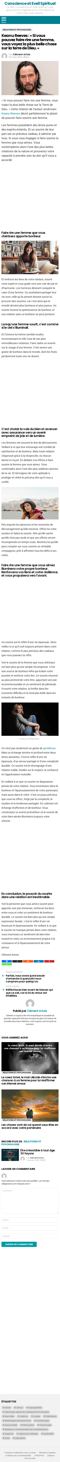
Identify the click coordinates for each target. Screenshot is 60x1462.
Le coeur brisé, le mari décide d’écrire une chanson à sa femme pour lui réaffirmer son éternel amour (28, 1080)
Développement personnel (18, 1420)
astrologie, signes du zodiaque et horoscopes (27, 1412)
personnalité (11, 1425)
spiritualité (48, 1433)
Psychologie (45, 1425)
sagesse (9, 1433)
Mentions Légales (47, 1453)
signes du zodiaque (28, 1433)
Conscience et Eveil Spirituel (30, 3)
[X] (17, 961)
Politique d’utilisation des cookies (20, 1453)
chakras (24, 1416)
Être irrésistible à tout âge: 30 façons (37, 1151)
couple (36, 1416)
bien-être (9, 1416)
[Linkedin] (39, 961)
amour (19, 1407)
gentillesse (49, 748)
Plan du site (30, 1458)
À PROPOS (39, 1455)
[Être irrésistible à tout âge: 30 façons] (10, 1155)
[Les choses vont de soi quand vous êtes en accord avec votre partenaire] (30, 1105)
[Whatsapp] (7, 964)
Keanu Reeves (10, 113)
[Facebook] (7, 961)
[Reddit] (28, 961)
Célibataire (51, 1416)
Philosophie (28, 1425)
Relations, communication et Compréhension (26, 1429)
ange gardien (35, 1407)
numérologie (43, 1420)
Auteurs (51, 1455)
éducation (20, 1438)
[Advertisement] (30, 1290)
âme (7, 1438)
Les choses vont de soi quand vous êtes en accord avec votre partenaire (29, 1126)
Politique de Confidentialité (18, 1455)
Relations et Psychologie (17, 1072)
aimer (8, 1407)
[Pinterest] (49, 961)
